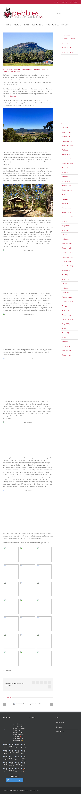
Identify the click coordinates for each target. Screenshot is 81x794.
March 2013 (66, 346)
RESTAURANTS (67, 52)
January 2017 (66, 212)
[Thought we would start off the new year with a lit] (17, 764)
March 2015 (66, 293)
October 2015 (66, 261)
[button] (71, 25)
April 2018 (65, 177)
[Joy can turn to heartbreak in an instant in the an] (5, 770)
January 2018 (66, 186)
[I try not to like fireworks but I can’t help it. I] (5, 746)
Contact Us (60, 731)
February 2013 (67, 351)
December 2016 (67, 217)
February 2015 (67, 297)
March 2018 (66, 181)
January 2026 (66, 132)
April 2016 (65, 239)
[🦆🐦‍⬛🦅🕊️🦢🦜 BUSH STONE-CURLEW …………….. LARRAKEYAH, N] (23, 770)
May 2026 (65, 128)
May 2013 (65, 337)
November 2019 (67, 141)
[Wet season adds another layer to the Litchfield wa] (11, 764)
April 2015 (65, 288)
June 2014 (65, 310)
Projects (59, 727)
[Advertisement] (69, 88)
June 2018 (65, 168)
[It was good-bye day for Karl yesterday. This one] (23, 764)
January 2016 (66, 248)
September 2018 (67, 163)
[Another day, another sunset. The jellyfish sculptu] (11, 746)
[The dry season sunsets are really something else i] (17, 746)
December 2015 (67, 252)
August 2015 (66, 270)
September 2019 (67, 145)
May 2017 (65, 199)
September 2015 (67, 266)
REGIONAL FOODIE (68, 39)
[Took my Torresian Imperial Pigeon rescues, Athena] (17, 770)
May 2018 (65, 172)
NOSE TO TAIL (67, 43)
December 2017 (67, 190)
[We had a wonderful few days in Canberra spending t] (5, 752)
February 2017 (67, 208)
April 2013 (65, 342)
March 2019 (66, 154)
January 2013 (66, 355)
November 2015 (67, 257)
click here (12, 96)
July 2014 (65, 306)
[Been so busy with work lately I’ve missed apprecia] (11, 758)
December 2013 (67, 319)
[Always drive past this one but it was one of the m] (5, 764)
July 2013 (65, 328)
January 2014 (66, 315)
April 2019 (65, 150)
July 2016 (65, 230)
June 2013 (65, 333)
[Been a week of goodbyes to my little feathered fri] (11, 770)
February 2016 (67, 244)
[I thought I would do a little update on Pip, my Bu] (23, 746)
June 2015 (65, 279)
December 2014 (67, 301)
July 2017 (65, 194)
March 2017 (66, 203)
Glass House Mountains (41, 80)
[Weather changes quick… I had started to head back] (11, 752)
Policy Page (60, 723)
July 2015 (65, 275)
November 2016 (67, 221)
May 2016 (65, 235)
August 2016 (66, 226)
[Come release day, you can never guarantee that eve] (23, 758)
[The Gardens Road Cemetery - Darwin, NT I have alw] (5, 758)
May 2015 (65, 284)
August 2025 (66, 137)
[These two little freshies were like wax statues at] (17, 752)
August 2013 (66, 324)
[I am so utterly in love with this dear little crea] (17, 758)
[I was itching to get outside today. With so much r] (23, 752)
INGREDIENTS (67, 48)
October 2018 (66, 159)
